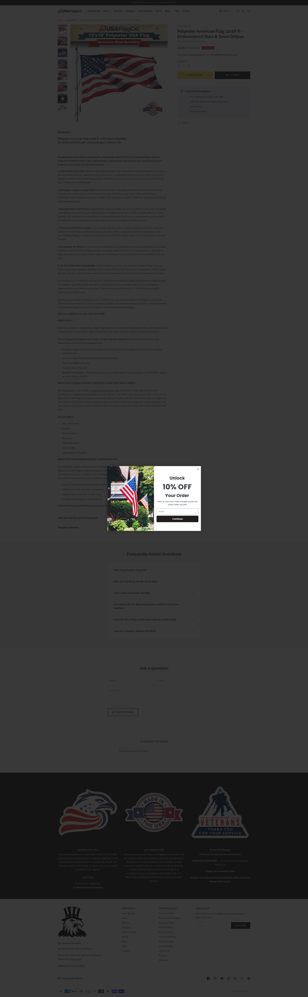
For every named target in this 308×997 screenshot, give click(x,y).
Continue (177, 518)
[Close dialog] (198, 469)
